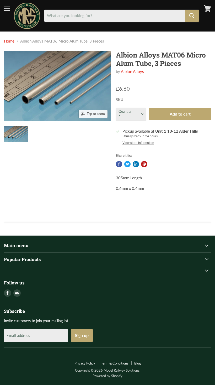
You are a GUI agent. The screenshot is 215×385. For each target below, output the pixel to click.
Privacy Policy (84, 363)
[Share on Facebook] (119, 164)
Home (9, 41)
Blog (137, 363)
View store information (138, 143)
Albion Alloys (132, 71)
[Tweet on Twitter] (127, 164)
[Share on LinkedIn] (136, 164)
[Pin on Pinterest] (144, 164)
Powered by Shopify (107, 376)
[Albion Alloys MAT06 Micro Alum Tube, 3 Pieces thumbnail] (16, 134)
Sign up (82, 335)
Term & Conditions (114, 363)
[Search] (192, 16)
